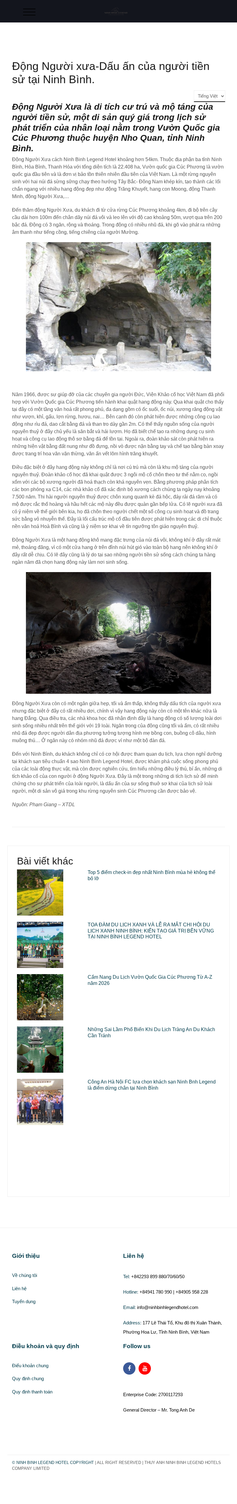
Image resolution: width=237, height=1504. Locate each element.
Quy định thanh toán (32, 1391)
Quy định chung (28, 1378)
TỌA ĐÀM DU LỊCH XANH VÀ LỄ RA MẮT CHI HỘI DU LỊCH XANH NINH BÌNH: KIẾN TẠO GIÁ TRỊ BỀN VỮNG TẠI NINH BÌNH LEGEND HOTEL (151, 930)
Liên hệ (19, 1288)
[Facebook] (129, 1368)
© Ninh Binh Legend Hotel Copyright (53, 1462)
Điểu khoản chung (30, 1365)
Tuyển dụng (23, 1301)
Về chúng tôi (24, 1275)
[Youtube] (145, 1368)
